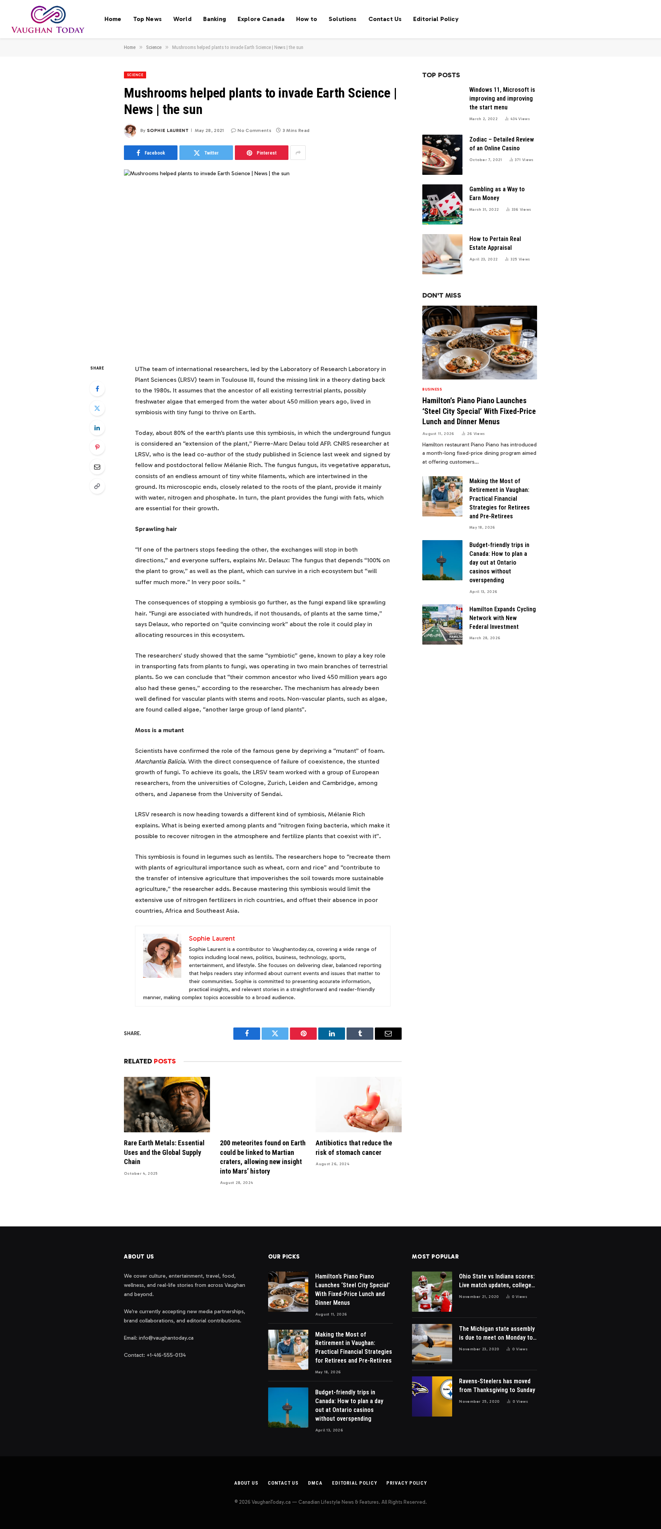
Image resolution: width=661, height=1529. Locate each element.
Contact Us (385, 19)
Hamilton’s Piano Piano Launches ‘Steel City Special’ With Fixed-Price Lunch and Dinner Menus (479, 411)
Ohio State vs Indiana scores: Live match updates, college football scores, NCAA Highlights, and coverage (497, 1281)
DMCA (315, 1483)
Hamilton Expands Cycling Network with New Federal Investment (502, 618)
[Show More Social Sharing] (298, 152)
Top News (147, 19)
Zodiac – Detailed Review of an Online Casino (501, 144)
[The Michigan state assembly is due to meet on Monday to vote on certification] (432, 1344)
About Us (246, 1483)
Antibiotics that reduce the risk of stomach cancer (354, 1147)
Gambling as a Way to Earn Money (497, 194)
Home (113, 19)
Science (135, 75)
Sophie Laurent (168, 130)
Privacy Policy (406, 1483)
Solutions (343, 19)
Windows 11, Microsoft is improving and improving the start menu (502, 98)
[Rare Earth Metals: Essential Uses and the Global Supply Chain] (167, 1104)
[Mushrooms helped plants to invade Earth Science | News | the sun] (263, 260)
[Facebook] (97, 388)
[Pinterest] (97, 447)
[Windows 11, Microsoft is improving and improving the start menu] (442, 105)
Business (432, 389)
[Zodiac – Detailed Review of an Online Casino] (442, 155)
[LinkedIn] (97, 427)
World (182, 19)
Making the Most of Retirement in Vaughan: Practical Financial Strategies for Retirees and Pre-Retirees (499, 498)
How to (306, 19)
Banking (214, 19)
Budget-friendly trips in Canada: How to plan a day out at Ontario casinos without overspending (499, 562)
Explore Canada (261, 19)
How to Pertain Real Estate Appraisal (495, 243)
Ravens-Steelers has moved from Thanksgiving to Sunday (497, 1386)
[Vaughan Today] (48, 19)
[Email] (97, 466)
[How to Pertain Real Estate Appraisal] (442, 254)
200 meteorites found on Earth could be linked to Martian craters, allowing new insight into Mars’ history (263, 1157)
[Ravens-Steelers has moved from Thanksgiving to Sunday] (432, 1396)
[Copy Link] (97, 486)
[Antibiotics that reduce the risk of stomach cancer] (359, 1104)
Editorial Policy (436, 19)
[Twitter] (97, 408)
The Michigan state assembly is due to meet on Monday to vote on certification (497, 1333)
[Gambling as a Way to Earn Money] (442, 204)
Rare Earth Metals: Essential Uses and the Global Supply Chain (164, 1152)
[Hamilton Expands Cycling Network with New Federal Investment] (442, 624)
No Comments (254, 130)
